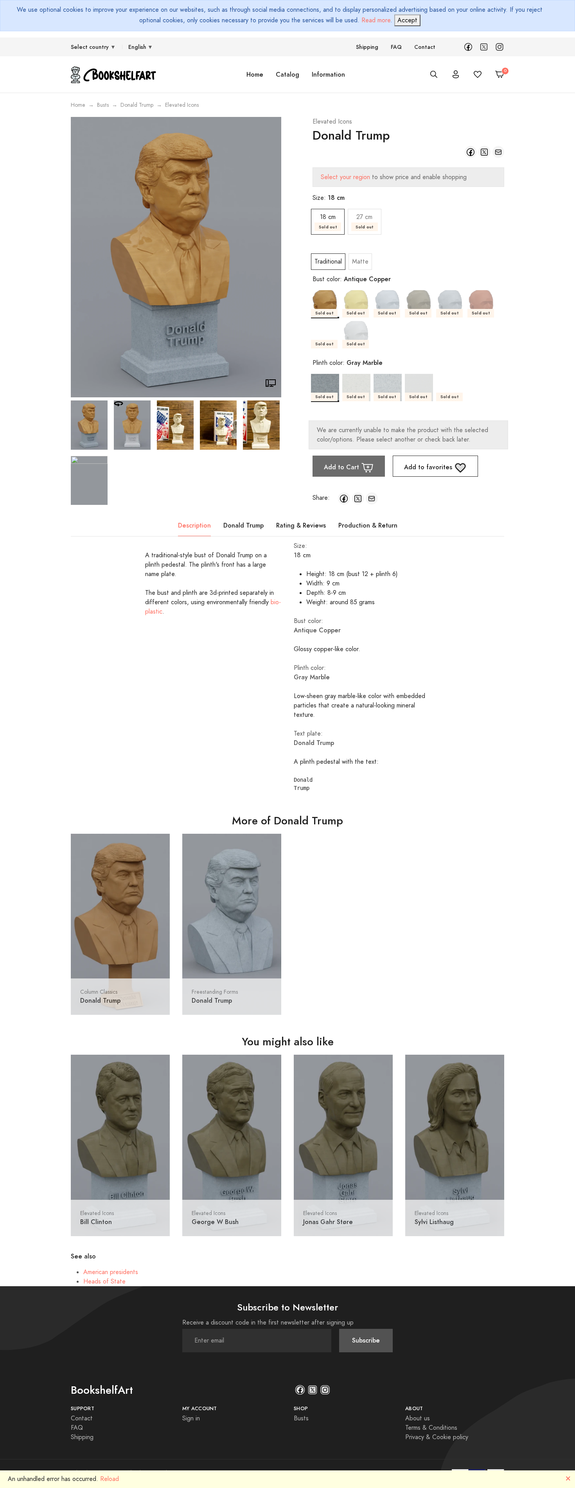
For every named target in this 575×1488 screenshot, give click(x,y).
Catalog (287, 74)
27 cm (365, 221)
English (137, 47)
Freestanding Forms (215, 992)
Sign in (191, 1418)
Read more (375, 20)
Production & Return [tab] (367, 525)
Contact (424, 47)
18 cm (328, 221)
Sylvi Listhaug (434, 1221)
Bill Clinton (96, 1221)
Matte (360, 261)
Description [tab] (194, 525)
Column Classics (98, 992)
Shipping (367, 47)
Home (254, 74)
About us (417, 1418)
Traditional (328, 261)
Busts (103, 105)
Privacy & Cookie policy (436, 1437)
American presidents (110, 1272)
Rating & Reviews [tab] (301, 525)
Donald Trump (136, 105)
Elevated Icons (332, 121)
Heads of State (104, 1281)
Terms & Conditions (431, 1427)
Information (328, 74)
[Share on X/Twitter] (484, 152)
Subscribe (366, 1340)
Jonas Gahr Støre (328, 1221)
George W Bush (215, 1221)
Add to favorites (429, 467)
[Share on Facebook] (471, 152)
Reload (109, 1479)
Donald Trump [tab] (243, 525)
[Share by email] (498, 152)
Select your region (345, 177)
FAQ (396, 47)
